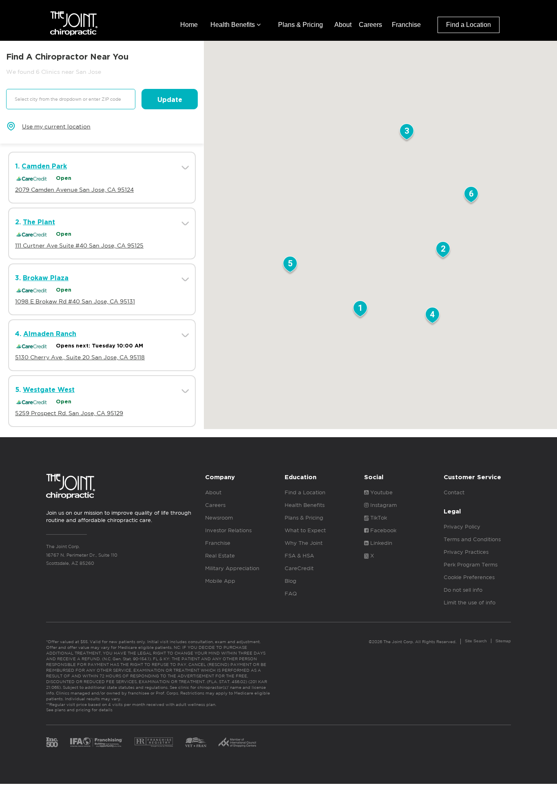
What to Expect (305, 530)
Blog (290, 581)
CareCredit (299, 568)
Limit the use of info (469, 603)
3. (42, 278)
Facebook (382, 530)
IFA (96, 742)
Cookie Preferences (469, 577)
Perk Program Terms (470, 565)
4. (45, 334)
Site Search (476, 641)
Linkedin (380, 543)
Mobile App (220, 581)
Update (169, 100)
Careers (370, 24)
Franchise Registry (154, 742)
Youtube (381, 492)
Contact (454, 492)
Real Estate (220, 556)
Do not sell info (463, 590)
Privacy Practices (466, 552)
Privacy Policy (462, 527)
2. (35, 222)
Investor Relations (228, 530)
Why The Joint (304, 543)
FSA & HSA (299, 556)
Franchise (406, 24)
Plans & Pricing (300, 24)
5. (45, 390)
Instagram (383, 505)
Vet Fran (195, 742)
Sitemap (503, 641)
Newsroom (219, 518)
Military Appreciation (232, 568)
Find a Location (468, 24)
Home (189, 24)
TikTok (378, 518)
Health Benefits (233, 24)
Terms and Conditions (472, 539)
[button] (360, 310)
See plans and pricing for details (79, 709)
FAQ (291, 594)
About (342, 24)
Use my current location (56, 126)
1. (41, 166)
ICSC (237, 742)
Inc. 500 (52, 742)
